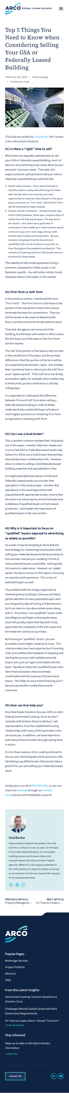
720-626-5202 (40, 786)
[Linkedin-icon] (11, 885)
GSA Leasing (40, 77)
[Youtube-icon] (17, 885)
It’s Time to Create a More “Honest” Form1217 (32, 1021)
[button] (61, 9)
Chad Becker (41, 137)
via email (22, 790)
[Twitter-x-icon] (23, 885)
